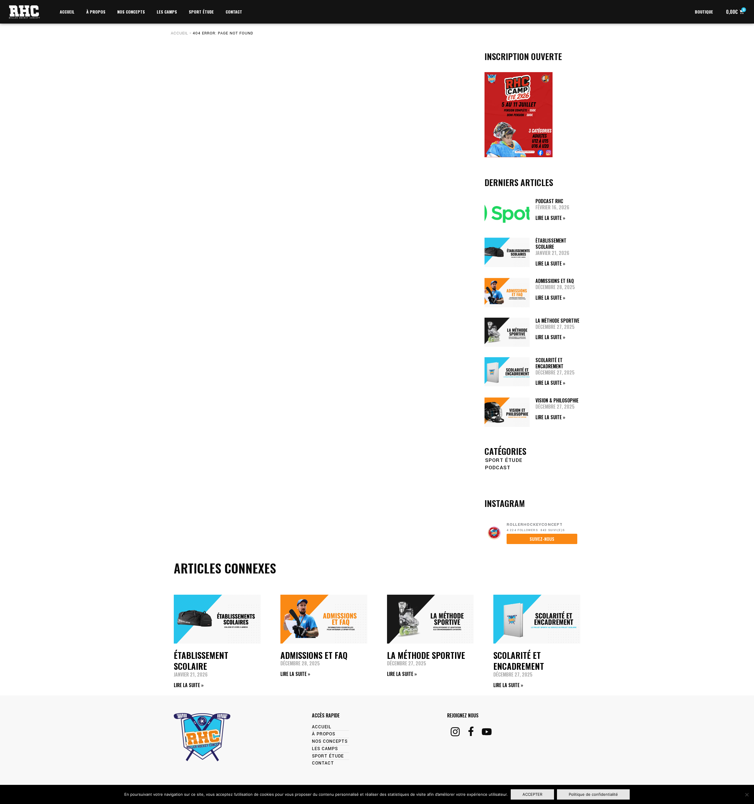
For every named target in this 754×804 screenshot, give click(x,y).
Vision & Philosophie (556, 400)
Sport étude (503, 460)
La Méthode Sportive (557, 320)
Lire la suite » (550, 217)
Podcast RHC (549, 201)
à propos (95, 12)
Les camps (167, 12)
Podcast (497, 467)
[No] (747, 795)
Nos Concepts (131, 12)
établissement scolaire (550, 243)
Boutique (704, 12)
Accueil (67, 12)
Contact (234, 12)
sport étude (201, 12)
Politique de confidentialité (593, 794)
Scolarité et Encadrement (549, 363)
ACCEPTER (532, 794)
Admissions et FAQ (554, 280)
